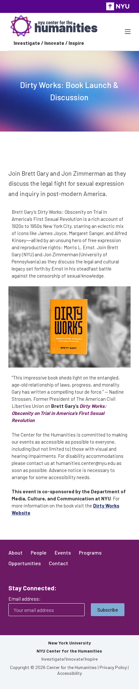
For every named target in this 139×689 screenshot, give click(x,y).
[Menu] (128, 31)
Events (63, 552)
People (39, 552)
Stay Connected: (32, 588)
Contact (58, 563)
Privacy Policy (113, 667)
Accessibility (69, 673)
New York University (69, 642)
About (15, 552)
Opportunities (24, 563)
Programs (90, 552)
